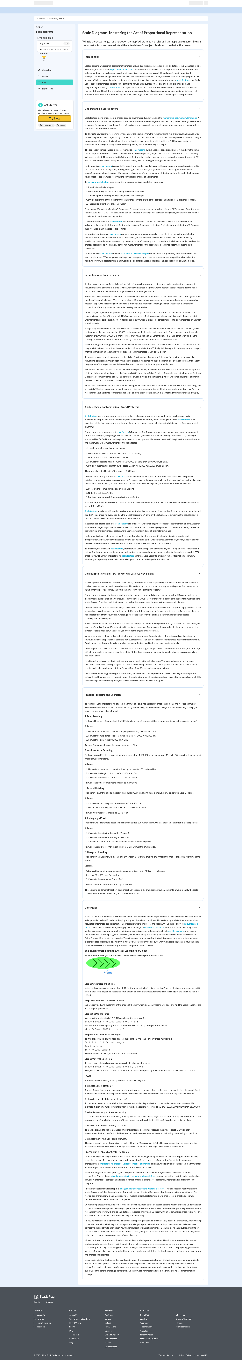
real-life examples (176, 930)
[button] (54, 48)
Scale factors (91, 416)
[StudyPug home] (44, 1297)
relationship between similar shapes (180, 117)
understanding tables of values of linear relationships (125, 1163)
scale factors (183, 80)
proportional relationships (121, 69)
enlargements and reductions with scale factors (142, 1188)
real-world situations (154, 927)
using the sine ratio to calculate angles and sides (132, 1176)
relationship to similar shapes (135, 253)
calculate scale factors (98, 181)
